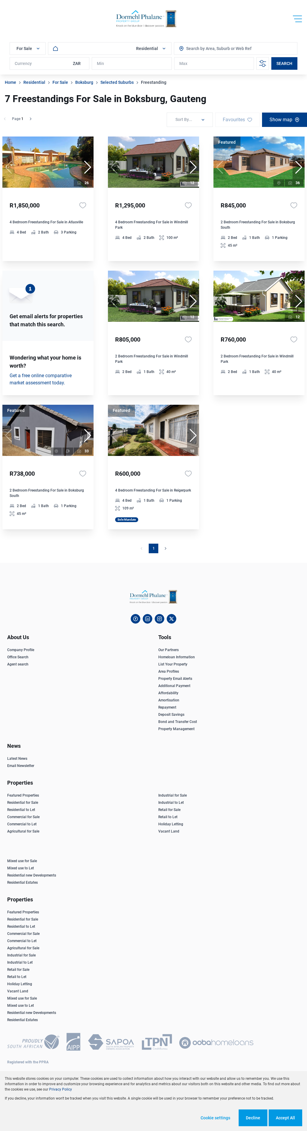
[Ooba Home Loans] (216, 1043)
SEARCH (284, 63)
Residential (34, 82)
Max (183, 63)
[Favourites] (82, 205)
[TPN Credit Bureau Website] (157, 1043)
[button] (88, 167)
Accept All (285, 1117)
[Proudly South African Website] (33, 1042)
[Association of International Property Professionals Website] (73, 1043)
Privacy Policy (60, 1089)
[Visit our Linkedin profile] (147, 619)
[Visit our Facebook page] (135, 619)
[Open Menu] (297, 19)
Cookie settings (215, 1117)
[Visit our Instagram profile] (159, 619)
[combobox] (213, 48)
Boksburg (84, 82)
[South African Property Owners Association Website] (111, 1043)
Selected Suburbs (117, 82)
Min (100, 63)
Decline (253, 1117)
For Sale (60, 82)
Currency (23, 63)
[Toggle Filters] (262, 63)
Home (10, 82)
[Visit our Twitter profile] (171, 619)
